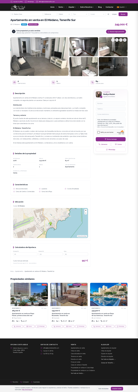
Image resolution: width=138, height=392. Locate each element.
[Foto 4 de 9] (83, 66)
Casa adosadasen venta (78, 353)
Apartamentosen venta (78, 348)
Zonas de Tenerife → (108, 363)
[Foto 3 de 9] (113, 46)
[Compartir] (121, 40)
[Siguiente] (45, 294)
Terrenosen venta (76, 356)
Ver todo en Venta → (77, 373)
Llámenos (104, 144)
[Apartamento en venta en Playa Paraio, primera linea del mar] (29, 306)
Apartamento (19, 271)
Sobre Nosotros (86, 7)
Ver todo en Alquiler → (108, 359)
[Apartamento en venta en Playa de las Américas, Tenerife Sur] (108, 306)
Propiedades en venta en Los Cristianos (83, 370)
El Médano (16, 24)
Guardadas (36, 382)
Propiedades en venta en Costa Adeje (82, 367)
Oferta (44, 284)
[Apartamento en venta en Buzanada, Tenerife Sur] (69, 306)
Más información (27, 389)
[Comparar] (117, 40)
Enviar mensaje (112, 139)
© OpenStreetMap (82, 236)
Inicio (52, 7)
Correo (119, 144)
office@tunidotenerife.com (51, 348)
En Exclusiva (33, 24)
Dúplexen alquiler (106, 353)
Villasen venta (75, 351)
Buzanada (56, 318)
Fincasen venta (75, 362)
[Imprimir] (124, 40)
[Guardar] (113, 40)
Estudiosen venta (76, 359)
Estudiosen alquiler (107, 356)
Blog (100, 7)
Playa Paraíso (17, 318)
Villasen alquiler (106, 351)
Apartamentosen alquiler (108, 348)
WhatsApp (111, 149)
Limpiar (114, 14)
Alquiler (72, 7)
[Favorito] (42, 303)
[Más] (108, 14)
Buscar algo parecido (117, 31)
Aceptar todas (117, 388)
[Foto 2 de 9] (83, 46)
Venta (60, 7)
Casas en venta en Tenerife (79, 365)
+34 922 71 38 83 (48, 351)
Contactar (109, 7)
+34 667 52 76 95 (48, 353)
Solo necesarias (103, 388)
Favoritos (15, 382)
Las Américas (97, 318)
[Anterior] (12, 294)
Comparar (26, 382)
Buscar (123, 14)
